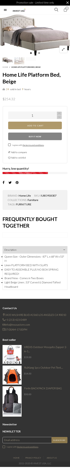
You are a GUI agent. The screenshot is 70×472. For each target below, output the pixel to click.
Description (10, 249)
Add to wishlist (18, 157)
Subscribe (59, 440)
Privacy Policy (33, 458)
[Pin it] (17, 183)
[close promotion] (67, 2)
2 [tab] (35, 53)
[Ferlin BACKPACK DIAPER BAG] (12, 401)
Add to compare (19, 152)
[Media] (63, 49)
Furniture (33, 199)
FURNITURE (23, 204)
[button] (59, 117)
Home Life (25, 195)
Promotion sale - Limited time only (35, 2)
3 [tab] (39, 53)
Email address (12, 440)
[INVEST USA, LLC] (19, 10)
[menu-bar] (6, 10)
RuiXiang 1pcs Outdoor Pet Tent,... (43, 367)
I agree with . (28, 145)
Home (16, 458)
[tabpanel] (35, 35)
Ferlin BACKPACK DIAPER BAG (43, 388)
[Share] (4, 183)
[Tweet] (10, 183)
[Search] (56, 9)
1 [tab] (31, 53)
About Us (52, 458)
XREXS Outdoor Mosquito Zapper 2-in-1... (45, 349)
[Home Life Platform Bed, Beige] (35, 35)
